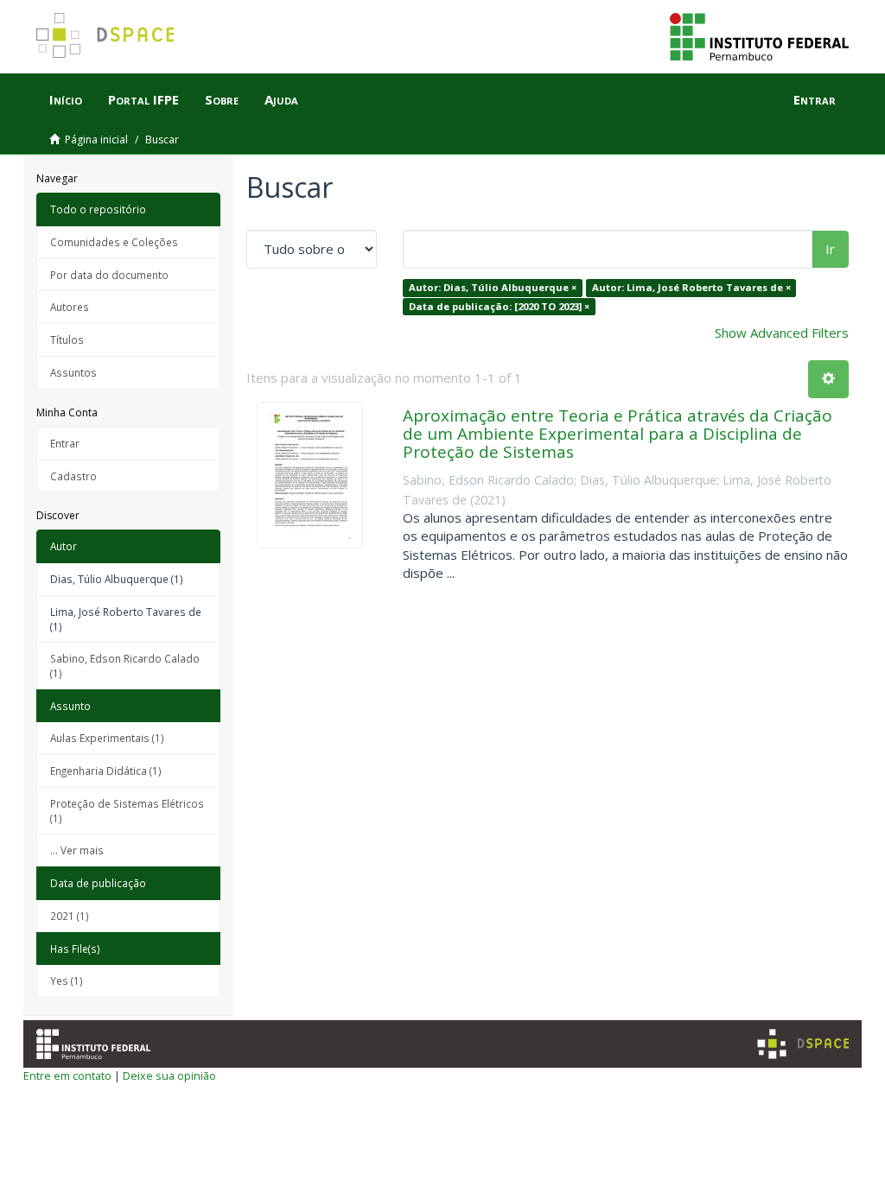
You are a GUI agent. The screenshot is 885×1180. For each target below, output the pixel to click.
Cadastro (73, 476)
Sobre (222, 99)
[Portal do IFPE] (759, 35)
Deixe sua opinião (169, 1075)
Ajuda (281, 99)
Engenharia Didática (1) (106, 770)
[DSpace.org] (803, 1044)
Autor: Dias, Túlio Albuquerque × (492, 287)
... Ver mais (77, 850)
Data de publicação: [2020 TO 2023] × (499, 306)
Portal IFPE (143, 99)
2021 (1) (69, 916)
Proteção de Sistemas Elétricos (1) (127, 810)
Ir (830, 248)
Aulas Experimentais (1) (107, 738)
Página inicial (96, 139)
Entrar (65, 443)
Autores (69, 307)
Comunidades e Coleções (114, 242)
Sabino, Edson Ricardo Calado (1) (125, 665)
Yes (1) (66, 980)
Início (65, 99)
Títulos (67, 339)
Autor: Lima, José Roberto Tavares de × (691, 287)
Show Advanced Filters (782, 332)
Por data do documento (109, 275)
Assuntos (73, 372)
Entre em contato (67, 1075)
